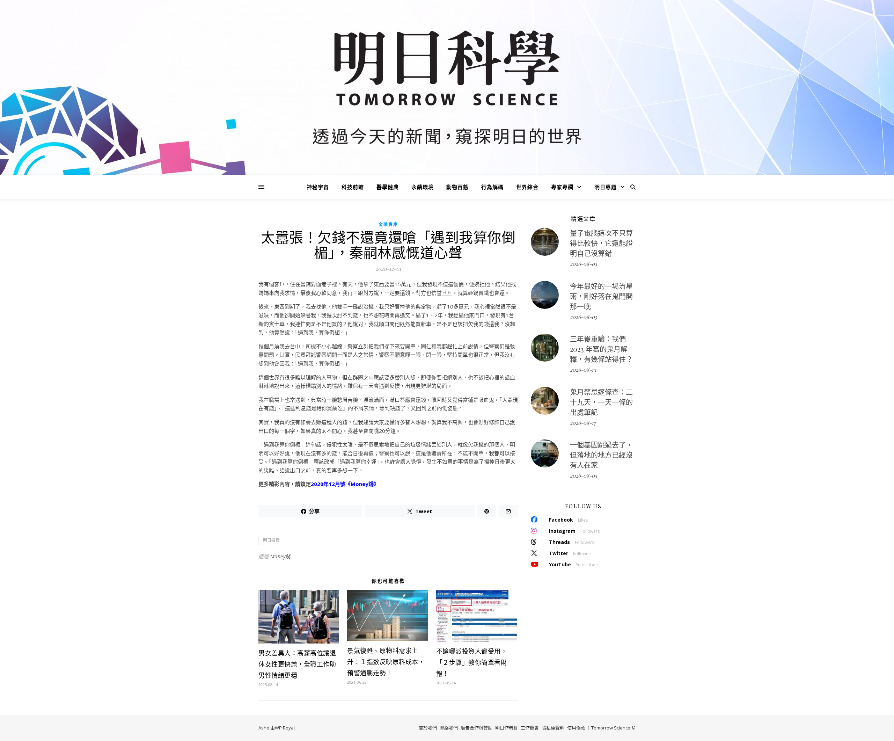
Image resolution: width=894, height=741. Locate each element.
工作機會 (530, 728)
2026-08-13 (583, 369)
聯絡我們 (449, 728)
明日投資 (271, 540)
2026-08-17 (583, 422)
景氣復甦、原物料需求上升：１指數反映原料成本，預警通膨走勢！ (386, 661)
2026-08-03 (583, 263)
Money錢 (280, 556)
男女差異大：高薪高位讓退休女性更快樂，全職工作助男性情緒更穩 (297, 664)
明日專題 (605, 186)
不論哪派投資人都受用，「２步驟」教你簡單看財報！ (471, 662)
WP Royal (285, 728)
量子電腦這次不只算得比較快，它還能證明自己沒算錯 (601, 243)
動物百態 (457, 186)
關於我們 (428, 728)
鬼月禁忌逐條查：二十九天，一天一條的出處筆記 (601, 402)
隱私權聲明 (553, 728)
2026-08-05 (583, 316)
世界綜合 (527, 186)
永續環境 (422, 186)
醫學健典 (387, 186)
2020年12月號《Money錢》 (345, 483)
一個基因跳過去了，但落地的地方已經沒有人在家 (601, 455)
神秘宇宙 (318, 186)
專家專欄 (562, 186)
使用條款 (576, 728)
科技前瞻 (353, 186)
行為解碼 (492, 186)
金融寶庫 (388, 224)
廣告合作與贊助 (476, 728)
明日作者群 (506, 728)
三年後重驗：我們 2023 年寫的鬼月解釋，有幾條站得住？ (601, 349)
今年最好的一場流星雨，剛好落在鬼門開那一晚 (601, 296)
